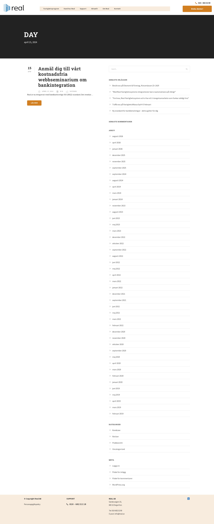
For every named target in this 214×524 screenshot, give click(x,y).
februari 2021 (117, 325)
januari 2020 (117, 382)
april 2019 (116, 401)
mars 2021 (116, 319)
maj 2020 (116, 357)
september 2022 (119, 249)
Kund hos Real (69, 9)
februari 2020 (117, 376)
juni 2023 (116, 218)
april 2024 (116, 186)
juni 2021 (116, 306)
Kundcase (116, 430)
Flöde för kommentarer (122, 478)
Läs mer (34, 103)
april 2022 (116, 275)
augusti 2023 (117, 212)
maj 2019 (116, 394)
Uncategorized (118, 449)
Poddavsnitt (117, 443)
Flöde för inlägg (119, 472)
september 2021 (119, 300)
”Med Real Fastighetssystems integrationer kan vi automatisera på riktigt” (144, 92)
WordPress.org (118, 484)
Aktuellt (94, 9)
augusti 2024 (117, 180)
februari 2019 (117, 413)
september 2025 (119, 168)
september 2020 (119, 350)
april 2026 (116, 142)
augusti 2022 (117, 256)
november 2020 (118, 338)
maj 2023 (116, 224)
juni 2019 (116, 388)
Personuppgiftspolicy (32, 504)
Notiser (73, 91)
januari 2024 (117, 199)
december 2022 (118, 237)
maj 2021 (116, 313)
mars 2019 (116, 407)
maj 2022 (116, 268)
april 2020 (116, 363)
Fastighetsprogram (51, 9)
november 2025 (118, 161)
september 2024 (119, 174)
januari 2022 (117, 287)
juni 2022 (116, 262)
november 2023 (118, 205)
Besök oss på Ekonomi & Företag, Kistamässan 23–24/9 (135, 85)
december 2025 (118, 155)
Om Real (106, 9)
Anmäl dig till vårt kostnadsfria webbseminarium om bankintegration (62, 77)
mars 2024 (116, 193)
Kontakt (117, 9)
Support (83, 9)
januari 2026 (117, 149)
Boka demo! (197, 9)
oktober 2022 (118, 243)
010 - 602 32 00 (204, 3)
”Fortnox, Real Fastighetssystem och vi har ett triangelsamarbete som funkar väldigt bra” (150, 98)
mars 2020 (116, 369)
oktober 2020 (118, 344)
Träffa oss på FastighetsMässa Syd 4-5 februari (131, 104)
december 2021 (118, 294)
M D (61, 91)
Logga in (116, 466)
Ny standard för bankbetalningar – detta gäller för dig (135, 111)
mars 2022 (116, 281)
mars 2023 (116, 231)
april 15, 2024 (47, 91)
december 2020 (118, 331)
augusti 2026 (117, 136)
